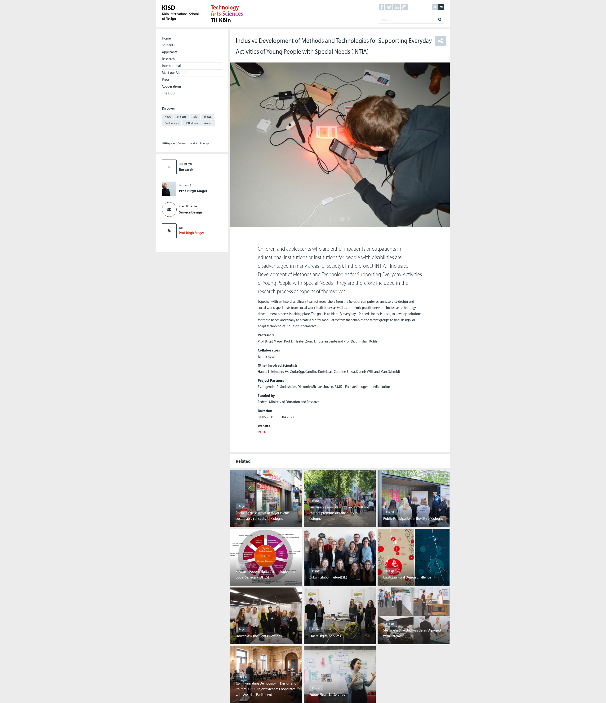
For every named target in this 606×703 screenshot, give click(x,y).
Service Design (190, 212)
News (168, 116)
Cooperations (171, 86)
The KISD (168, 93)
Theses (207, 116)
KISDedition (191, 123)
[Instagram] (404, 7)
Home (166, 38)
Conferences (171, 123)
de (434, 7)
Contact (182, 143)
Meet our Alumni (174, 72)
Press (165, 79)
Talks (194, 116)
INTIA (262, 432)
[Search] (440, 18)
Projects (181, 116)
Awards (208, 123)
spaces (168, 143)
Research (168, 58)
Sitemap (204, 143)
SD (169, 209)
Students (168, 45)
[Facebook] (381, 7)
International (171, 65)
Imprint (193, 143)
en (441, 7)
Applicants (169, 51)
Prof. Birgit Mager (193, 190)
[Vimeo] (388, 7)
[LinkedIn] (396, 7)
